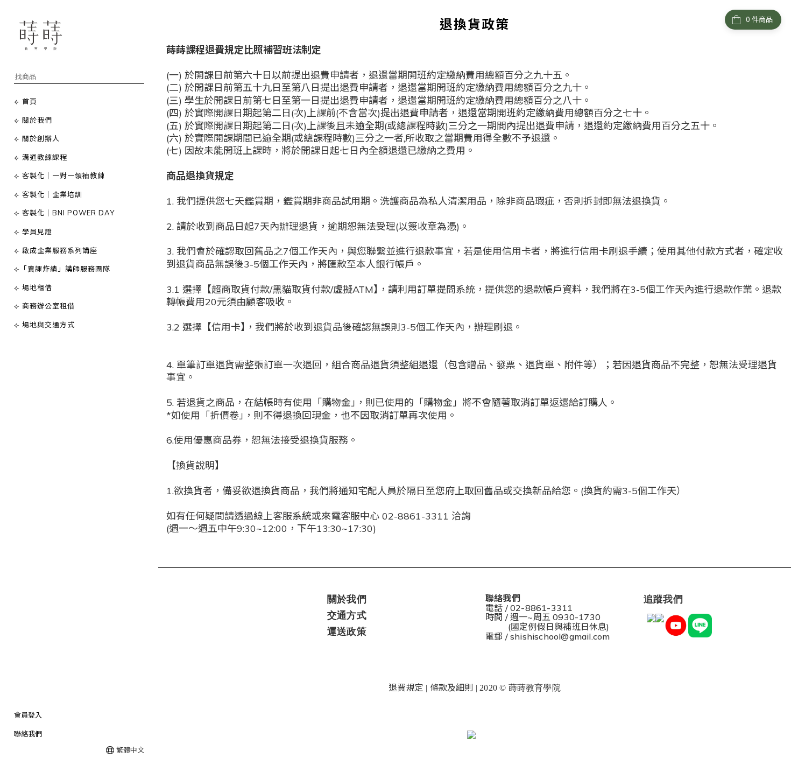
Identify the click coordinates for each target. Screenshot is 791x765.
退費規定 (406, 687)
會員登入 (28, 715)
